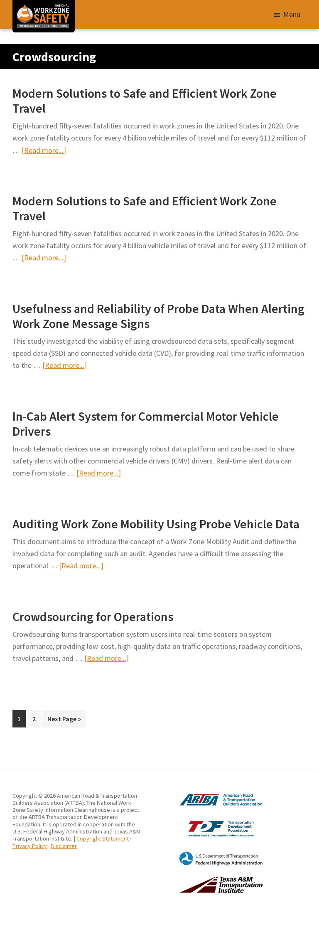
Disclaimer (64, 846)
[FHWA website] (211, 855)
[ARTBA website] (211, 795)
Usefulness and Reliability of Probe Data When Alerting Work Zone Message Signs (158, 316)
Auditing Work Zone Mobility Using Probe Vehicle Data (155, 524)
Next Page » (64, 720)
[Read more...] (44, 150)
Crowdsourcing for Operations (92, 616)
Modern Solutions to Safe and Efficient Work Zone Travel (144, 100)
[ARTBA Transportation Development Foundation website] (211, 820)
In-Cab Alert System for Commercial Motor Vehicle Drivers (145, 423)
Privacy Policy (29, 846)
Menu (291, 14)
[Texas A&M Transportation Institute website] (211, 880)
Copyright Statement (103, 838)
